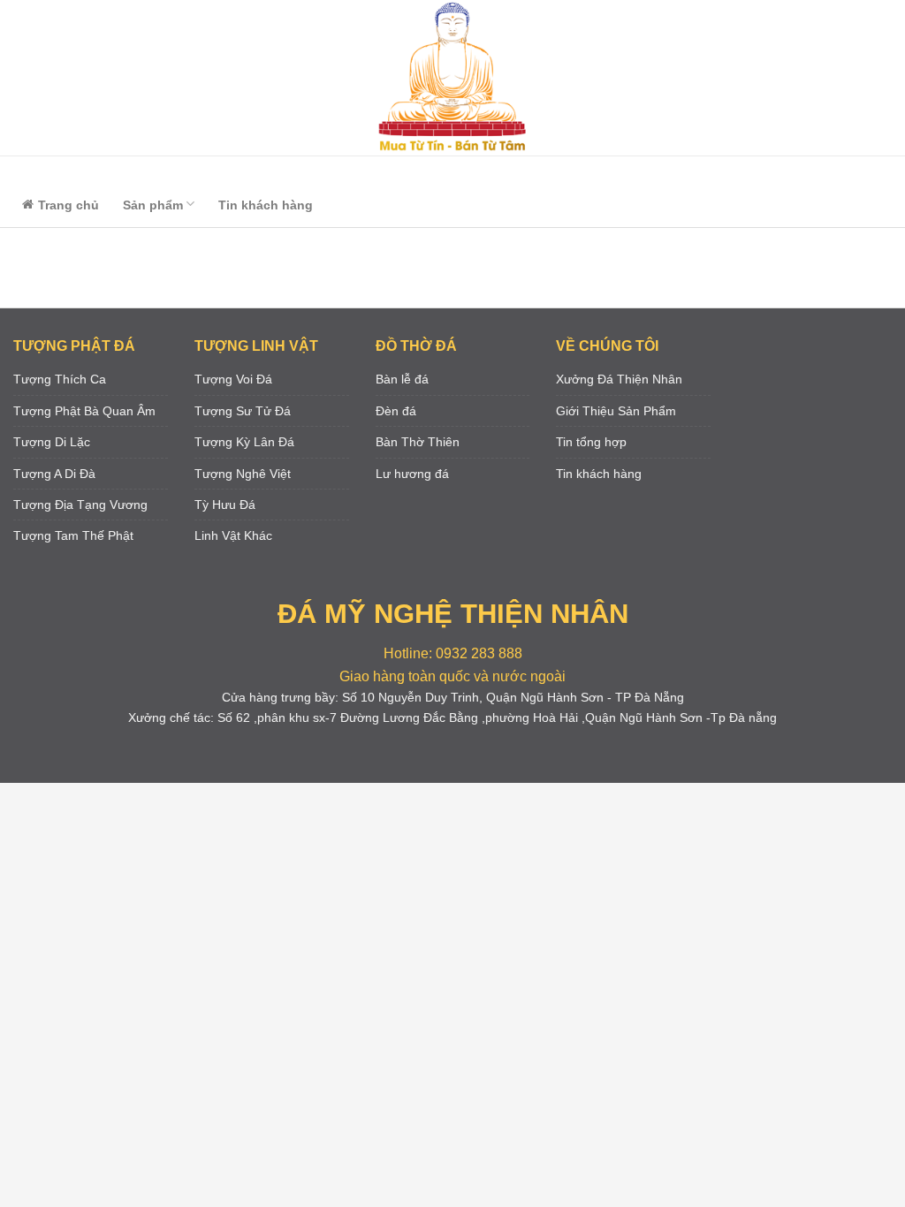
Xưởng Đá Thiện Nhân (619, 379)
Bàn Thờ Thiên (418, 442)
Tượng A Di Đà (54, 474)
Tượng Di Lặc (51, 442)
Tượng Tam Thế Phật (73, 535)
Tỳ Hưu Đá (224, 504)
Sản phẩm (153, 205)
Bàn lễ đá (402, 379)
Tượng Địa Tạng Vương (80, 504)
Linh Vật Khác (233, 535)
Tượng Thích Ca (59, 379)
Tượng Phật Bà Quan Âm (84, 411)
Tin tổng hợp (591, 442)
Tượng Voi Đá (233, 379)
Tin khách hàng (265, 205)
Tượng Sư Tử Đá (242, 411)
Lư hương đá (412, 474)
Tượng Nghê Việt (242, 474)
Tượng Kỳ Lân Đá (244, 442)
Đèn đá (396, 411)
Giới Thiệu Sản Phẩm (616, 411)
